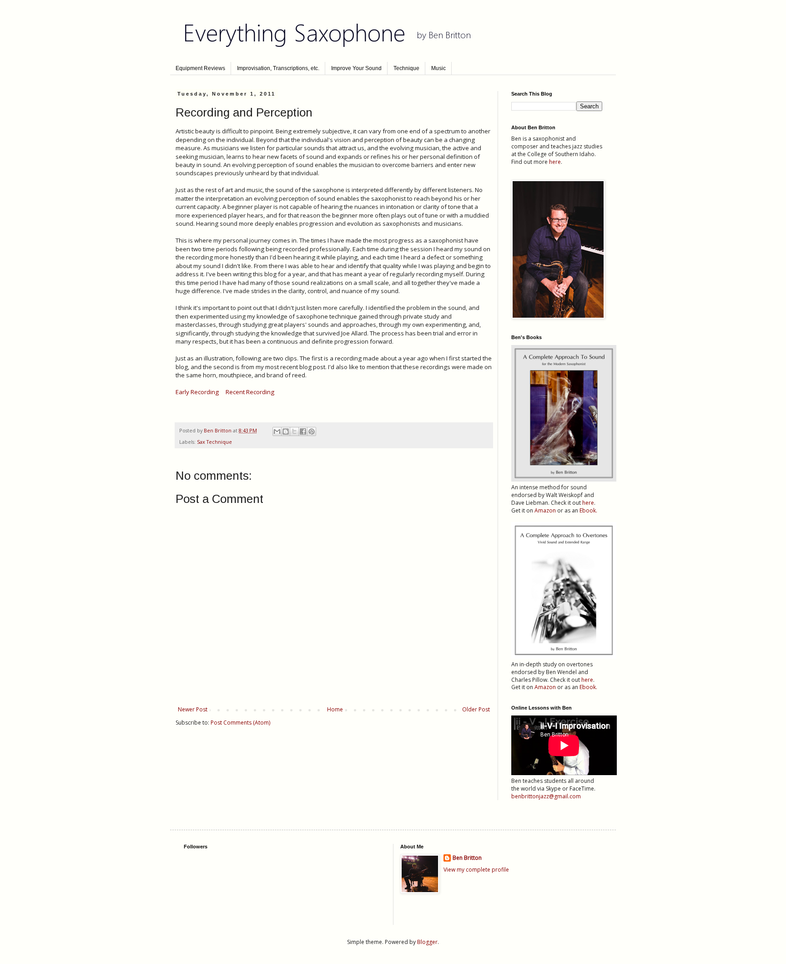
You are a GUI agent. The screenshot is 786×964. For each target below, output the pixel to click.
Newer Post (192, 709)
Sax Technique (214, 441)
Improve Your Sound (356, 68)
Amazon (545, 510)
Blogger (427, 942)
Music (438, 68)
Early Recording (197, 392)
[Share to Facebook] (302, 431)
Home (335, 709)
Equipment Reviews (200, 68)
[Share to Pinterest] (311, 431)
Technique (406, 68)
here (555, 162)
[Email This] (277, 431)
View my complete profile (476, 869)
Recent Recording (250, 392)
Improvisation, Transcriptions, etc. (278, 68)
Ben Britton (467, 858)
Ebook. (588, 510)
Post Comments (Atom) (240, 722)
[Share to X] (294, 431)
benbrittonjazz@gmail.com (546, 796)
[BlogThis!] (285, 431)
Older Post (476, 709)
